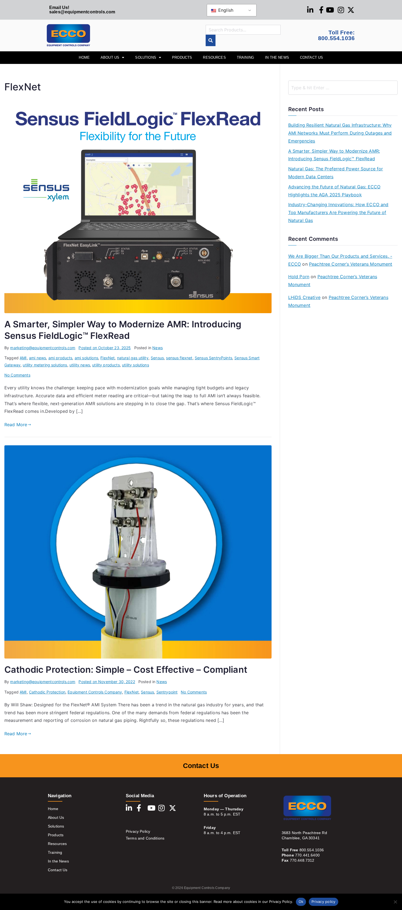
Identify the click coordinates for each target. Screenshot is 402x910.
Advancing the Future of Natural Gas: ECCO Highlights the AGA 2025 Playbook (334, 190)
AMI (23, 357)
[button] (395, 902)
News (157, 347)
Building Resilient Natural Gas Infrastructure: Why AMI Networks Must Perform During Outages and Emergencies (340, 133)
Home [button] (84, 57)
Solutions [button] (145, 57)
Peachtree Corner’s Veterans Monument (350, 264)
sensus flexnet (179, 357)
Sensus (157, 357)
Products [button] (182, 57)
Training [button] (245, 57)
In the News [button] (277, 57)
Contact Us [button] (311, 57)
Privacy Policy (138, 831)
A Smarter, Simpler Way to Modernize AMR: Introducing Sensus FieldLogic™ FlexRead (334, 155)
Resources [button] (214, 57)
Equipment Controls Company (95, 692)
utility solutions (135, 365)
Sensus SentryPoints (213, 357)
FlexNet (107, 357)
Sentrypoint (167, 692)
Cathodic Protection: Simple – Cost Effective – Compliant (125, 669)
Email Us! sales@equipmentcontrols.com (82, 9)
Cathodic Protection (47, 692)
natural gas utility (132, 357)
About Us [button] (110, 57)
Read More (15, 424)
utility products (106, 365)
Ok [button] (301, 901)
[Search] (210, 40)
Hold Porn (298, 276)
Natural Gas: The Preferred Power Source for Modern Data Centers (335, 172)
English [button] (225, 10)
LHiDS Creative (304, 297)
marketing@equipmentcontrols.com (42, 347)
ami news (37, 357)
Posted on (104, 347)
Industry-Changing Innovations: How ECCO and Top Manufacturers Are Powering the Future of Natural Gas (338, 212)
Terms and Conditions (145, 838)
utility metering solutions (45, 365)
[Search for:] (343, 87)
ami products (60, 357)
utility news (79, 365)
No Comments (17, 375)
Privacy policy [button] (323, 901)
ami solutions (86, 357)
